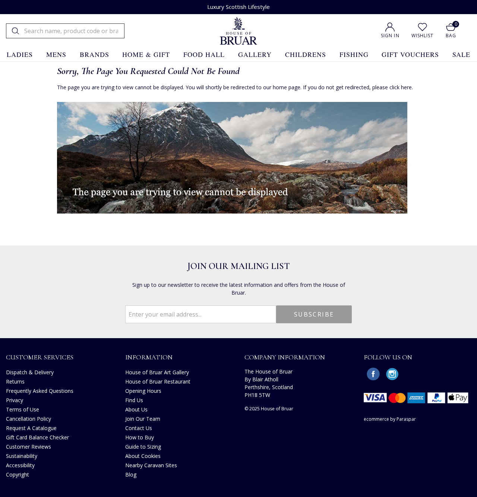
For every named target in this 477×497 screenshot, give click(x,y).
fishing (354, 54)
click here (400, 87)
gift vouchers (410, 54)
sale (461, 54)
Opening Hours (143, 390)
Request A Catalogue (31, 428)
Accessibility (20, 465)
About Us (136, 409)
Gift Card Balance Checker (37, 437)
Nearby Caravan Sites (151, 465)
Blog (130, 474)
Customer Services (39, 357)
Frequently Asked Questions (39, 390)
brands (94, 54)
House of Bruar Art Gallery (157, 372)
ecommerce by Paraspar (390, 419)
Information (149, 357)
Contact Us (138, 428)
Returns (15, 381)
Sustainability (21, 455)
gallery (255, 54)
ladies (20, 54)
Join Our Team (142, 418)
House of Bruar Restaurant (157, 381)
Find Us (134, 400)
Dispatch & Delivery (30, 372)
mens (56, 54)
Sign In (390, 35)
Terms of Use (22, 409)
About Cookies (143, 455)
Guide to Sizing (143, 446)
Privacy (14, 400)
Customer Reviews (28, 446)
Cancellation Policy (28, 418)
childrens (305, 54)
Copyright (17, 474)
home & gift (146, 54)
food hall (204, 54)
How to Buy (139, 437)
